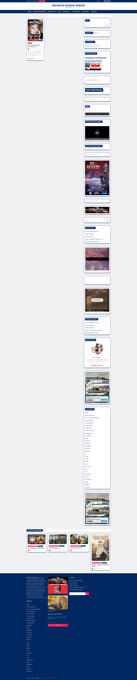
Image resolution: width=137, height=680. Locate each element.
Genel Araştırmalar (89, 433)
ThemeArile (53, 678)
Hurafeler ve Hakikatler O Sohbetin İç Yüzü (93, 239)
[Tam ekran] (107, 138)
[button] (97, 133)
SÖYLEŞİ (86, 459)
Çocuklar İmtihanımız (89, 234)
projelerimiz (87, 448)
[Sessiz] (106, 138)
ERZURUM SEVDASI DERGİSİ (68, 5)
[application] (97, 133)
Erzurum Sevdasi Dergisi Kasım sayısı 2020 (39, 15)
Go (107, 24)
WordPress (41, 678)
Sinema (86, 456)
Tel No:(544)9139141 (97, 300)
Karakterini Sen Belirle (89, 236)
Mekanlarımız (76, 11)
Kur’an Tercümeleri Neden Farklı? (92, 231)
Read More (31, 58)
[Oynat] (86, 138)
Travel (86, 471)
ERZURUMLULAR (88, 428)
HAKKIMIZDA (87, 435)
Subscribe (58, 625)
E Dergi (29, 11)
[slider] (96, 138)
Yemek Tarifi (87, 487)
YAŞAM (59, 11)
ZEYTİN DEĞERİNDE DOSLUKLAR (91, 241)
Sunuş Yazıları (88, 466)
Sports (86, 464)
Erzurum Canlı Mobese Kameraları (92, 417)
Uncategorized (88, 474)
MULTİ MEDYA (88, 446)
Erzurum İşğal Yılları (89, 423)
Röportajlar (66, 11)
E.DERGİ (86, 412)
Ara (87, 106)
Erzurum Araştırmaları (39, 11)
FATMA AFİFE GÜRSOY (89, 430)
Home (28, 15)
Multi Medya (85, 11)
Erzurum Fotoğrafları (89, 420)
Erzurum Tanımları (89, 425)
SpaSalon (87, 461)
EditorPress (47, 678)
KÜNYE (86, 438)
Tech (86, 469)
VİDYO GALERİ (88, 479)
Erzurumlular (52, 11)
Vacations (87, 476)
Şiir (85, 453)
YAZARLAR (94, 11)
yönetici (31, 48)
